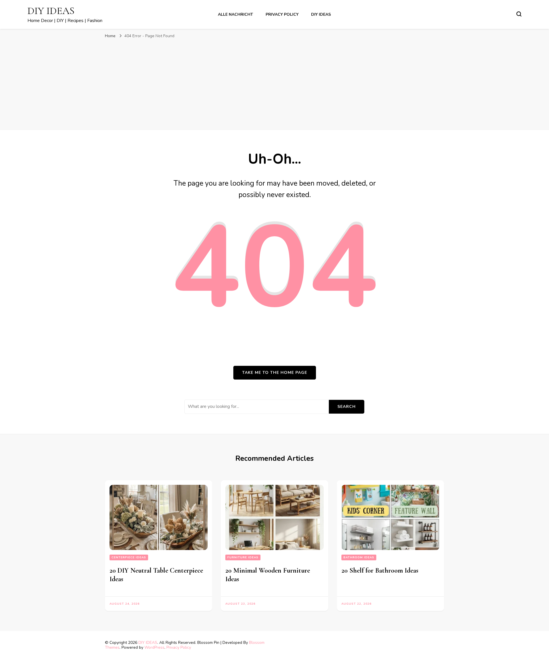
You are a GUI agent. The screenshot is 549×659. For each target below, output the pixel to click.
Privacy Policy (282, 14)
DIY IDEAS (50, 11)
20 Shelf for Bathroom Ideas (379, 570)
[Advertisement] (274, 84)
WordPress (154, 647)
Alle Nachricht (235, 14)
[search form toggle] (519, 14)
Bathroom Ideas (358, 557)
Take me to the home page (274, 372)
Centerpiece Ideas (129, 557)
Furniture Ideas (242, 557)
